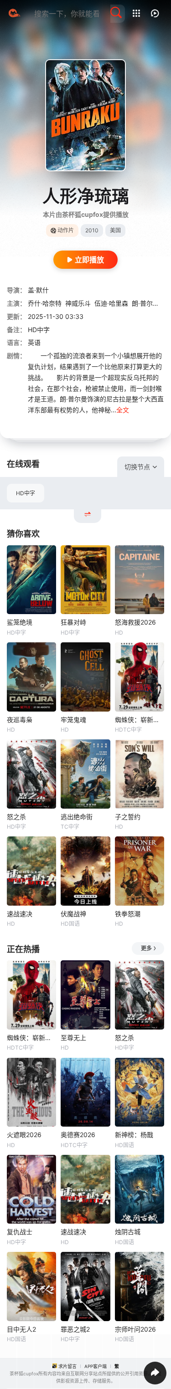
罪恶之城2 (75, 1329)
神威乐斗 (78, 303)
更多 (146, 948)
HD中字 (25, 493)
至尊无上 (73, 1037)
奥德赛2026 (78, 1134)
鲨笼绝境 (19, 622)
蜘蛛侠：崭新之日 (139, 719)
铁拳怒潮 (127, 913)
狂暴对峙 (73, 622)
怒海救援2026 (135, 622)
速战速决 (19, 913)
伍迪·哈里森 (111, 303)
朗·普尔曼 (145, 303)
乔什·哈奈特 (45, 303)
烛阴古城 (127, 1231)
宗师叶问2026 (135, 1329)
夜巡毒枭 (19, 719)
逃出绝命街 (77, 816)
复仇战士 (19, 1231)
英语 (34, 342)
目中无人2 (21, 1329)
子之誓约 (127, 816)
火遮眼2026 (24, 1134)
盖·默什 (38, 290)
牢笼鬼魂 (73, 719)
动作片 (65, 230)
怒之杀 (16, 816)
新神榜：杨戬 (134, 1134)
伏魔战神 (73, 913)
